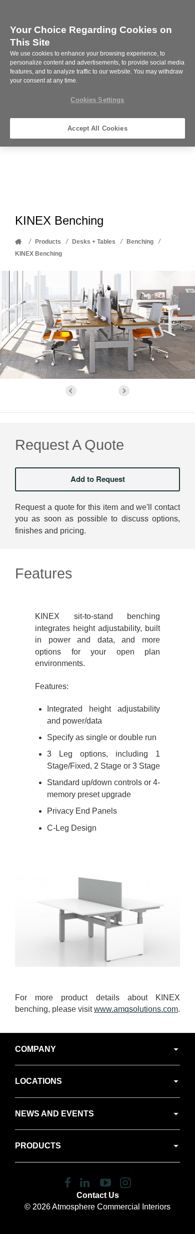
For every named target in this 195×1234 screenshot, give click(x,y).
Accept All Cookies (97, 128)
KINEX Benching (38, 253)
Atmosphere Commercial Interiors (111, 1206)
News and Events (54, 1113)
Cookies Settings (97, 100)
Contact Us (97, 1195)
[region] (97, 73)
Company (35, 1049)
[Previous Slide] (71, 390)
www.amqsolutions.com (136, 1009)
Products (48, 241)
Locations (38, 1081)
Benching (140, 241)
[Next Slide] (124, 390)
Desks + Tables (94, 241)
